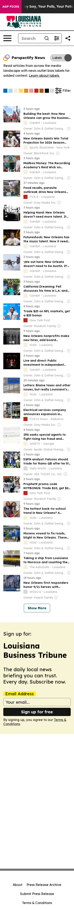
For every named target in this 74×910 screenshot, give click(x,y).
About (17, 885)
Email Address (19, 693)
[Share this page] (68, 38)
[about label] (25, 123)
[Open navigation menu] (7, 38)
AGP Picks (10, 6)
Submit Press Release (37, 894)
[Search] (47, 38)
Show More (37, 608)
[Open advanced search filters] (56, 38)
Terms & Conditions (37, 903)
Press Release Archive (44, 885)
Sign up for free (37, 711)
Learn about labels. (44, 75)
